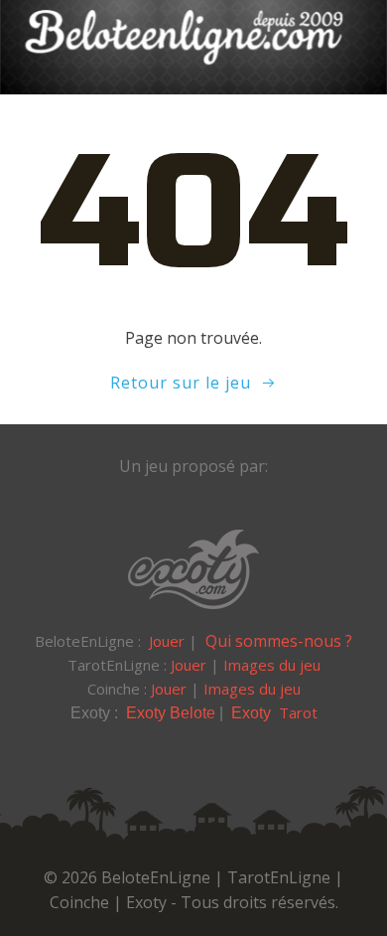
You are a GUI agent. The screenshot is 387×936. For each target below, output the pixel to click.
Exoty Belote (170, 712)
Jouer (167, 641)
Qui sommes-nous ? (278, 641)
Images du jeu (272, 665)
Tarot (298, 712)
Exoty (253, 712)
